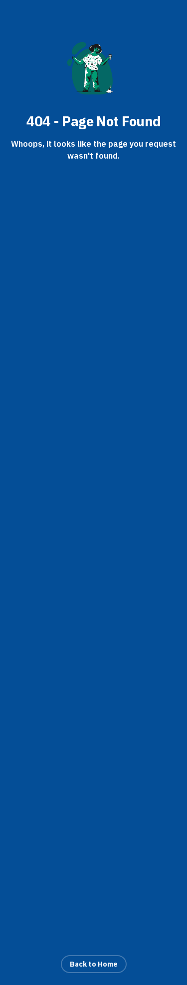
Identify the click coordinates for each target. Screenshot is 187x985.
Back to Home (94, 964)
